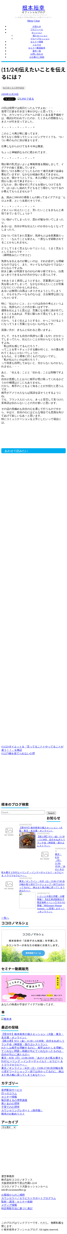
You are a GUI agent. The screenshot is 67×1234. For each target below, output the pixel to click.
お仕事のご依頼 (36, 57)
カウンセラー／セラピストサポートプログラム (28, 1198)
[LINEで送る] (26, 98)
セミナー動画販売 (36, 48)
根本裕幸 (33, 7)
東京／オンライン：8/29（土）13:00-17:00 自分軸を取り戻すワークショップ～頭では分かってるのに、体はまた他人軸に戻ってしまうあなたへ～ (32, 1071)
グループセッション (40, 38)
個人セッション (40, 35)
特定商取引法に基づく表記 (17, 1208)
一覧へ (5, 918)
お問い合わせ (36, 54)
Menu (30, 20)
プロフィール (36, 29)
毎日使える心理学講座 (13, 88)
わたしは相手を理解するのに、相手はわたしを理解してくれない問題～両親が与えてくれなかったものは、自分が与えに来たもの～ (32, 1051)
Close (37, 20)
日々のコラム (9, 1093)
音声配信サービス (11, 1090)
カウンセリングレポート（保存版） (22, 1110)
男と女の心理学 (10, 1103)
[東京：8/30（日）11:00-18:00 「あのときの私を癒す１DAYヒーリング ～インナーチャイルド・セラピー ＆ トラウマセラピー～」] (46, 855)
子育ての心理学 (10, 1107)
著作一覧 (37, 51)
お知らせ (37, 26)
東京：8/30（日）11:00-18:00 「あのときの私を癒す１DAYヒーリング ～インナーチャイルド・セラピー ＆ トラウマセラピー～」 (32, 1061)
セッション (37, 32)
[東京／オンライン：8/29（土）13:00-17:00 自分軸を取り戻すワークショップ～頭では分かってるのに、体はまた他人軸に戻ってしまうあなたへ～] (10, 885)
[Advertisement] (29, 438)
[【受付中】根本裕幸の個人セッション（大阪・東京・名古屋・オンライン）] (10, 831)
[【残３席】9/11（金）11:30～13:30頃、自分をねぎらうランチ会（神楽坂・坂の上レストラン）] (28, 840)
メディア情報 (9, 1205)
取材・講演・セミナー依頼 (17, 1201)
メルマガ (37, 45)
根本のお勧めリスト (13, 1113)
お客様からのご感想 (13, 1194)
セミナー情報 (36, 42)
